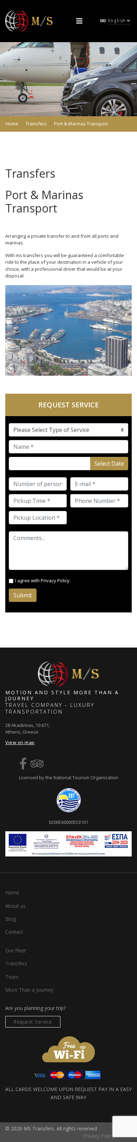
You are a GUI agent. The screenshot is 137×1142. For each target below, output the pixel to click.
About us (15, 906)
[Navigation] (79, 21)
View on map (20, 742)
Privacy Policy (55, 580)
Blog (10, 918)
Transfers (16, 963)
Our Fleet (15, 950)
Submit (22, 595)
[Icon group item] (23, 763)
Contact (14, 931)
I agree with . (43, 580)
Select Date (109, 463)
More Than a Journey (29, 989)
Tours (12, 976)
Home (12, 892)
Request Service (32, 1021)
